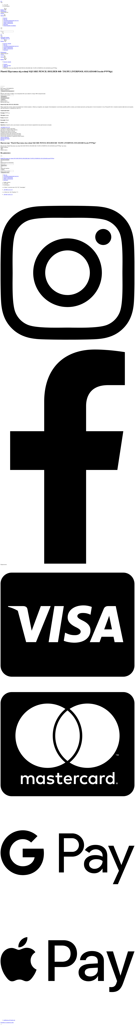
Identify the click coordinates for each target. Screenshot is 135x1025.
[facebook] (67, 563)
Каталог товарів (7, 43)
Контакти (5, 24)
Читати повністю (5, 137)
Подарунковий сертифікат (9, 25)
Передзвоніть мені (5, 172)
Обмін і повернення (8, 23)
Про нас (5, 19)
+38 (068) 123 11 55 (5, 38)
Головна (5, 64)
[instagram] (67, 348)
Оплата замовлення (8, 21)
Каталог (5, 18)
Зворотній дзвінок (5, 37)
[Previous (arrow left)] (1, 87)
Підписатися (4, 564)
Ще (1, 148)
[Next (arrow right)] (2, 87)
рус (1, 1)
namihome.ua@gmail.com (9, 1020)
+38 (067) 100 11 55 (8, 194)
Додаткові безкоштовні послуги (11, 20)
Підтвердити (3, 96)
